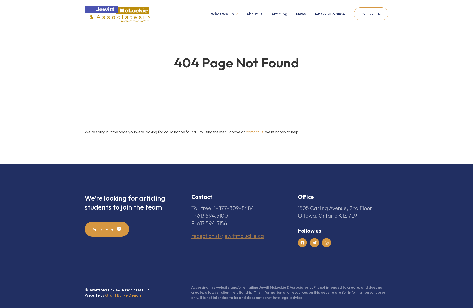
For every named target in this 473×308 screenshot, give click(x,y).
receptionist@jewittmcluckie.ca (227, 235)
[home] (117, 14)
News (301, 13)
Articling (279, 13)
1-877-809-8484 (330, 13)
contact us (254, 132)
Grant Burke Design (123, 295)
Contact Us (371, 14)
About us (254, 13)
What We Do (222, 13)
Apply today (103, 229)
